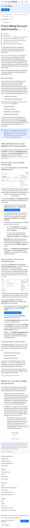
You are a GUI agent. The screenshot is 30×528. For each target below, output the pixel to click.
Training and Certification (7, 494)
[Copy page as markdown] (24, 29)
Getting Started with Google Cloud (9, 487)
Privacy (10, 515)
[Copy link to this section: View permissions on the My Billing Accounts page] (12, 165)
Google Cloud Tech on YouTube (8, 510)
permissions (24, 93)
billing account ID (22, 425)
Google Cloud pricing (5, 461)
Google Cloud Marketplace (7, 463)
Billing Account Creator (17, 130)
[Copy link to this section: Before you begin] (14, 78)
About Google (4, 515)
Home (2, 14)
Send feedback (7, 22)
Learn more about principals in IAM (10, 375)
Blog (2, 501)
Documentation (9, 14)
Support (3, 474)
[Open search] (20, 2)
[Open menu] (2, 1)
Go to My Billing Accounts (12, 210)
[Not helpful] (12, 19)
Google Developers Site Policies (11, 447)
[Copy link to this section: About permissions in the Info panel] (26, 342)
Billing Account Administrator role (10, 55)
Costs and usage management (20, 14)
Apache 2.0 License (18, 446)
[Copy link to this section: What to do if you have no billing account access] (15, 383)
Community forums (5, 472)
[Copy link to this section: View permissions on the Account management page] (15, 261)
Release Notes (4, 476)
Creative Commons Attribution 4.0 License (14, 444)
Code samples (4, 490)
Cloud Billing (8, 6)
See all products (5, 458)
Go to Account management (13, 312)
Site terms (16, 515)
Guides (11, 16)
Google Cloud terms (24, 515)
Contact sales (4, 465)
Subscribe (24, 521)
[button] (15, 180)
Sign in (26, 1)
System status (4, 479)
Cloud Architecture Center (7, 492)
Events (2, 503)
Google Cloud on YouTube (7, 507)
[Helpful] (10, 19)
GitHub (2, 485)
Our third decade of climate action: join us (11, 517)
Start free (5, 9)
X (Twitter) (3, 505)
